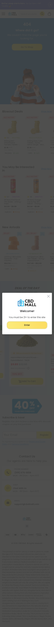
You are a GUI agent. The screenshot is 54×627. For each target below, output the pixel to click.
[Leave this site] (48, 296)
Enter (27, 325)
